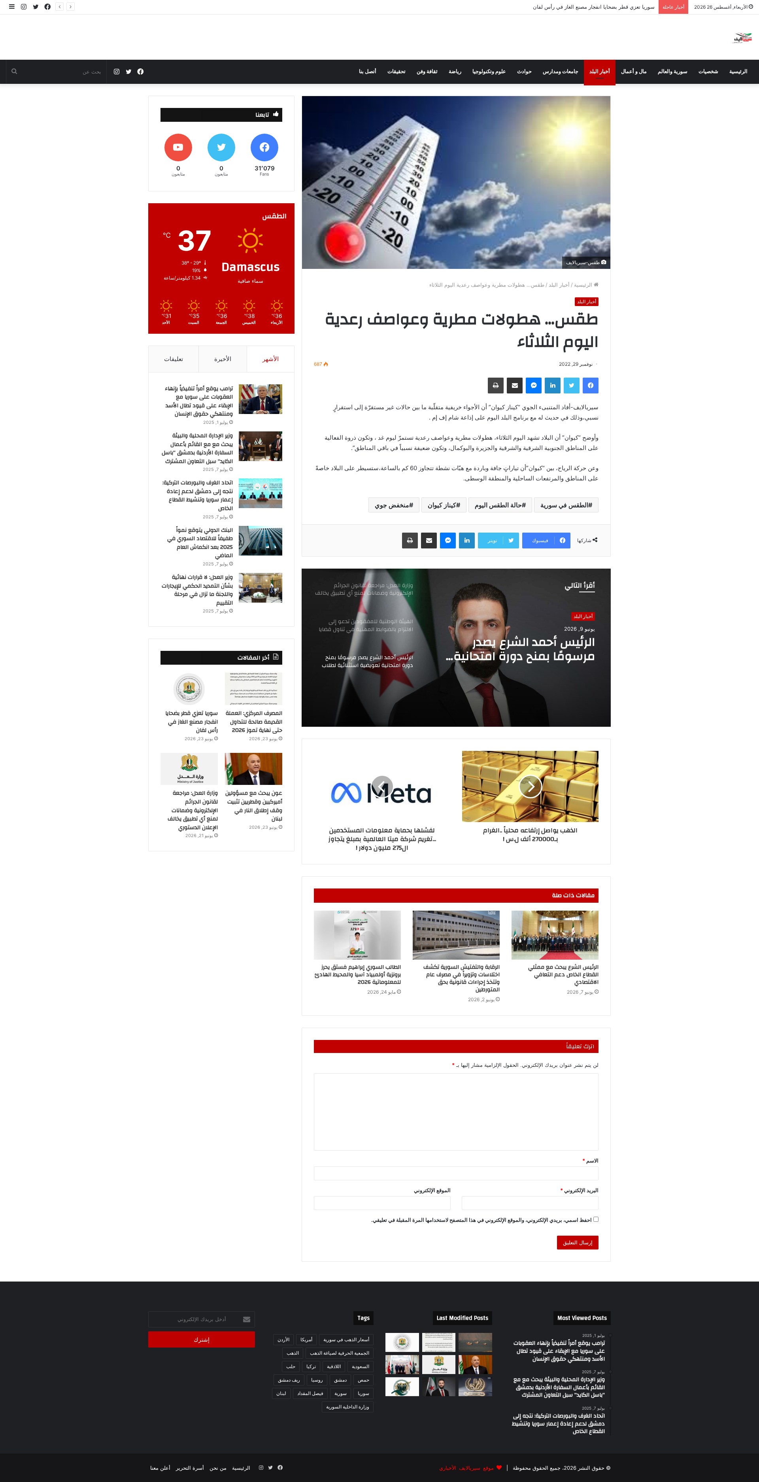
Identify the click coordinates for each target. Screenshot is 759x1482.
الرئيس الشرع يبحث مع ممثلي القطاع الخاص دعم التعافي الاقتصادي (563, 974)
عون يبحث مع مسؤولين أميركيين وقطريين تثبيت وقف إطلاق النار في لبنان (574, 7)
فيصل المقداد (310, 1393)
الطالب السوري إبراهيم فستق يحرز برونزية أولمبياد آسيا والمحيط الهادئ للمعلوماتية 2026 (358, 974)
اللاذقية (334, 1366)
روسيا (317, 1380)
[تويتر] (572, 385)
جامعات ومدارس (560, 71)
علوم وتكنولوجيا (489, 71)
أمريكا (306, 1339)
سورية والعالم (672, 71)
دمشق (340, 1380)
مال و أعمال (634, 71)
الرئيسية (738, 71)
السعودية (360, 1366)
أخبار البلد (599, 71)
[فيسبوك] (591, 385)
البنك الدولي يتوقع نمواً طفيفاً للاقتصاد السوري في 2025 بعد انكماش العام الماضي (200, 543)
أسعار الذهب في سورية (346, 1339)
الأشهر (270, 359)
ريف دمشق (289, 1380)
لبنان (281, 1393)
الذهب (293, 1353)
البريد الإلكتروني (579, 1190)
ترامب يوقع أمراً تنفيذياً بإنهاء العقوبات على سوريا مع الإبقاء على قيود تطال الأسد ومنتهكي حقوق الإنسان (199, 402)
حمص (363, 1380)
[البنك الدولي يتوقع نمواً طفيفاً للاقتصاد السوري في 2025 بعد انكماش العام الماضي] (260, 541)
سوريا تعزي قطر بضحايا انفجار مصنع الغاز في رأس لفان (191, 721)
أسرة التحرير (190, 1468)
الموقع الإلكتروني (432, 1190)
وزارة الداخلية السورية (347, 1407)
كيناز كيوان (442, 505)
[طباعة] (496, 385)
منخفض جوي (392, 505)
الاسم (590, 1160)
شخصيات (708, 71)
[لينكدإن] (553, 385)
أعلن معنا (160, 1468)
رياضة (455, 71)
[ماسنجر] (534, 385)
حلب (290, 1366)
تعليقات (173, 359)
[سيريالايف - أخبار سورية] (742, 37)
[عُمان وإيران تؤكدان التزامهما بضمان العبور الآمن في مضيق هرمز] (475, 1342)
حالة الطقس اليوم (498, 505)
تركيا (311, 1366)
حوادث (524, 71)
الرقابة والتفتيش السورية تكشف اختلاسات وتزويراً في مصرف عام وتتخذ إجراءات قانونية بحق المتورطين (461, 978)
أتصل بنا (367, 71)
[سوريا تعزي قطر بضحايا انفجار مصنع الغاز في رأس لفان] (189, 689)
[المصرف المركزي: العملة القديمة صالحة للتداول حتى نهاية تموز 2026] (253, 689)
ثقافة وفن (427, 71)
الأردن (283, 1339)
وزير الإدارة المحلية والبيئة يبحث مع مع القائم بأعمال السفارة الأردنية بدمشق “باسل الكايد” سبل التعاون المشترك (197, 449)
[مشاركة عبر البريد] (515, 385)
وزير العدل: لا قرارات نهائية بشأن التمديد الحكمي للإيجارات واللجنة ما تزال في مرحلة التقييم (197, 590)
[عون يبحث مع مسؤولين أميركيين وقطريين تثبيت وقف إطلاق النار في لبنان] (253, 769)
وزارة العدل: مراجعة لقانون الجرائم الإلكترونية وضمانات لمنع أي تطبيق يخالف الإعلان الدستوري (520, 651)
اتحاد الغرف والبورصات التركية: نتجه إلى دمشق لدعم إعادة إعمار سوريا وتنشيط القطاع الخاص (197, 496)
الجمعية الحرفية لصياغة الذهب (339, 1353)
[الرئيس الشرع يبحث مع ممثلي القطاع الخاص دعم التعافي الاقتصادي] (555, 935)
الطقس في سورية (564, 505)
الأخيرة (222, 359)
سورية (340, 1393)
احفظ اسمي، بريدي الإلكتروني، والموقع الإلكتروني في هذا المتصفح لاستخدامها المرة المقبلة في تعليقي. (481, 1220)
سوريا (363, 1393)
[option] (456, 648)
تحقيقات (396, 71)
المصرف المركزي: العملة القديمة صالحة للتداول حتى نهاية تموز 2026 (254, 721)
